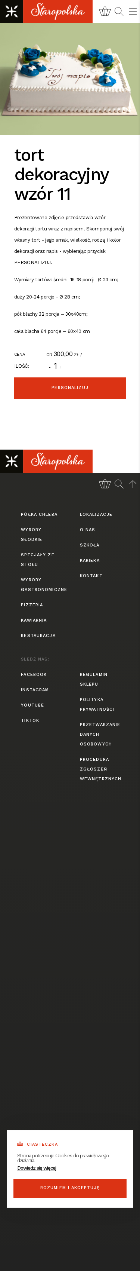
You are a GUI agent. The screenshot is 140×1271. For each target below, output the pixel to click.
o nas (88, 529)
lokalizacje (96, 514)
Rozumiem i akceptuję (70, 1187)
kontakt (91, 575)
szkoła (90, 545)
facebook (34, 674)
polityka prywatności (97, 704)
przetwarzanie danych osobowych (99, 734)
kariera (90, 560)
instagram (35, 689)
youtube (32, 705)
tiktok (30, 720)
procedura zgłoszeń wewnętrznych (99, 769)
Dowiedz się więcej (36, 1168)
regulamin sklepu (94, 679)
